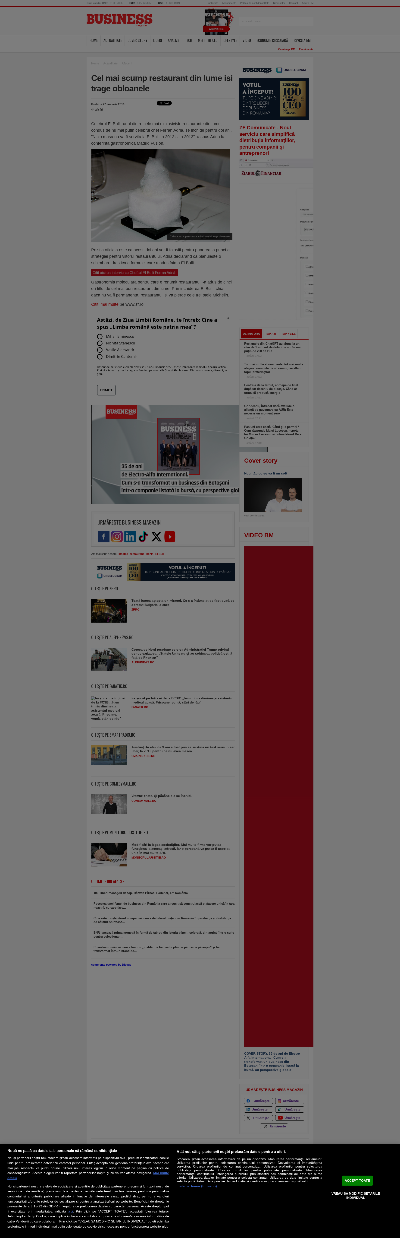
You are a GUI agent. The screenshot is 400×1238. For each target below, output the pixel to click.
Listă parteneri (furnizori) (197, 1186)
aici (70, 1211)
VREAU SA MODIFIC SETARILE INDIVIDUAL (355, 1195)
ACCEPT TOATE (357, 1180)
